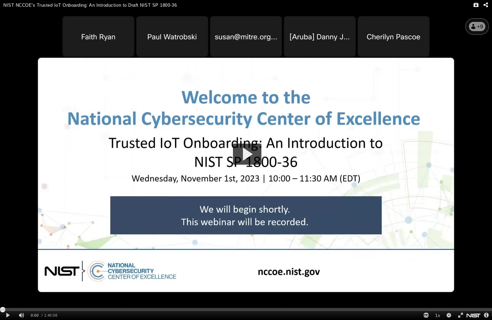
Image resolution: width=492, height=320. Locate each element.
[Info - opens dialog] (486, 315)
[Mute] (21, 315)
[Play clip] (8, 315)
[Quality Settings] (449, 315)
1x (437, 315)
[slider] (246, 309)
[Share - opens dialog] (485, 5)
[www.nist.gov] (473, 315)
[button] (247, 154)
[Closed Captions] (426, 315)
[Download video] (476, 5)
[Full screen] (460, 315)
